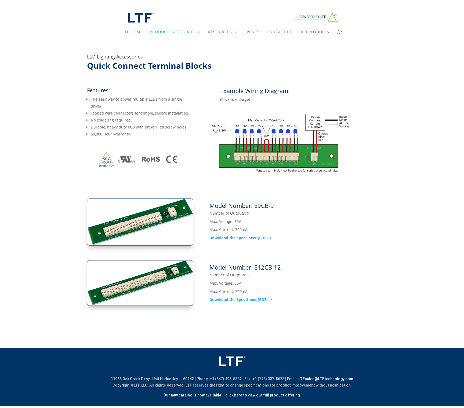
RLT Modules (315, 32)
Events (252, 32)
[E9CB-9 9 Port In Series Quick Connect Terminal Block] (140, 244)
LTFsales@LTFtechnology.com (325, 379)
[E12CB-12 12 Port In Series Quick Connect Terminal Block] (140, 304)
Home (428, 4)
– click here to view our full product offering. (232, 395)
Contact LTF (446, 4)
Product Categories (173, 32)
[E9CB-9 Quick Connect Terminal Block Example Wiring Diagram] (280, 173)
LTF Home (132, 32)
